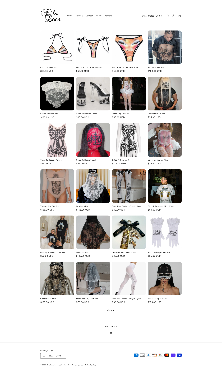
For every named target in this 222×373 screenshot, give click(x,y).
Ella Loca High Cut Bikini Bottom (126, 67)
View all (111, 310)
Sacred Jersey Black (156, 67)
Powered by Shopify (62, 365)
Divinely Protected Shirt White (161, 206)
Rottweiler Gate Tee (156, 114)
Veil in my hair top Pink (158, 160)
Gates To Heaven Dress (122, 160)
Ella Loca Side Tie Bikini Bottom (89, 67)
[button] (168, 16)
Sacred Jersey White (49, 114)
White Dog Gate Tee (121, 114)
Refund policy (90, 365)
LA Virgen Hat (82, 206)
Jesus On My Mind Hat (158, 299)
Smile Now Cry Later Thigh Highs (126, 206)
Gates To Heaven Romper (51, 160)
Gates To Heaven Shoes (86, 114)
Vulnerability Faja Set (49, 206)
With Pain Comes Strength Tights (126, 299)
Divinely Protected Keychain (124, 252)
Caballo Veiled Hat (48, 299)
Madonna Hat (82, 252)
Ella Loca (50, 365)
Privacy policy (77, 365)
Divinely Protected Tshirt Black (53, 252)
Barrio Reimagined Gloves (159, 252)
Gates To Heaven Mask (86, 160)
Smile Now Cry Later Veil (87, 299)
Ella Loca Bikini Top (48, 67)
